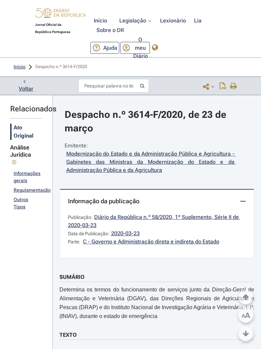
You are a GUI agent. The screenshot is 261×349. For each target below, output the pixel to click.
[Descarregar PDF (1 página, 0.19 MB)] (223, 86)
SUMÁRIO (72, 277)
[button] (60, 14)
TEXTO (68, 335)
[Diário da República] (60, 14)
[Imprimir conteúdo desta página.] (233, 86)
